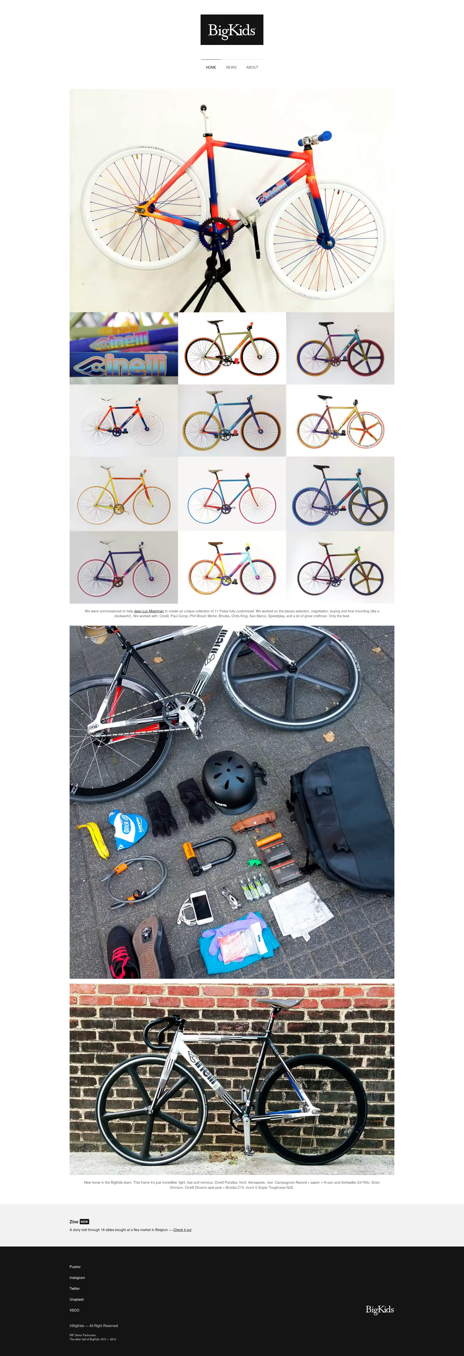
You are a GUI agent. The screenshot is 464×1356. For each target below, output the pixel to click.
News (231, 67)
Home (211, 67)
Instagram (77, 1277)
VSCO (74, 1309)
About (252, 67)
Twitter (75, 1288)
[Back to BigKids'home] (232, 30)
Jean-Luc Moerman (149, 610)
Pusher (75, 1266)
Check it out (182, 1229)
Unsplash (77, 1299)
